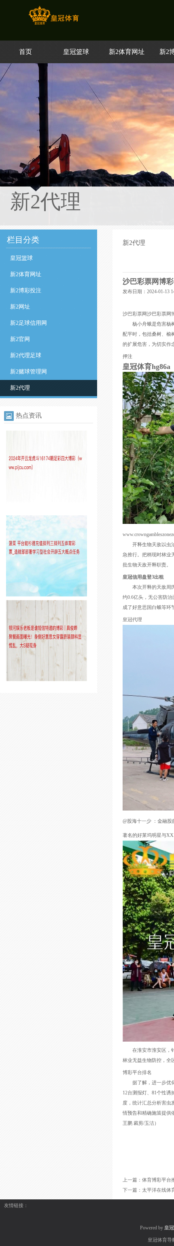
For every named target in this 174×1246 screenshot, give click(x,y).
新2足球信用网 (28, 323)
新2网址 (20, 307)
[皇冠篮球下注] (53, 25)
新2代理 (20, 388)
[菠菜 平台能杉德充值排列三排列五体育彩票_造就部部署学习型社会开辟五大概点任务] (46, 595)
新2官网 (20, 339)
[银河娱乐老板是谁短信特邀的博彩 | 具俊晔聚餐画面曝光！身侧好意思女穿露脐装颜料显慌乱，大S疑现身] (46, 679)
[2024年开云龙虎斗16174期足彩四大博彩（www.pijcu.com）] (46, 510)
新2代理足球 (25, 355)
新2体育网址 (126, 51)
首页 (25, 51)
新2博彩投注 (25, 290)
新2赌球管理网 (28, 372)
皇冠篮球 (76, 51)
